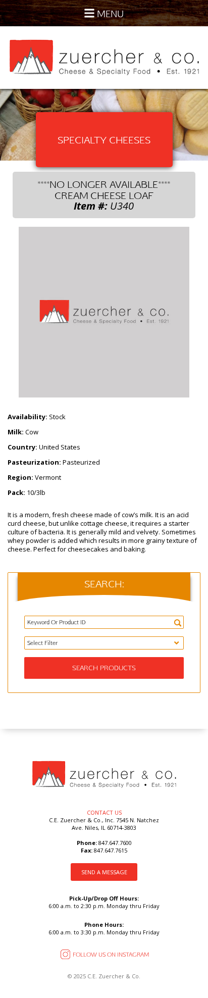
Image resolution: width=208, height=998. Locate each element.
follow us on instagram (111, 954)
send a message (104, 872)
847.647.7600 (114, 842)
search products (104, 667)
